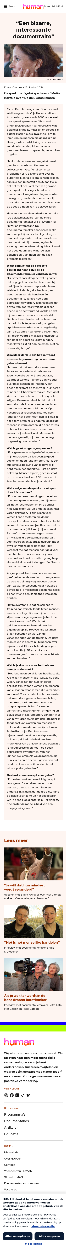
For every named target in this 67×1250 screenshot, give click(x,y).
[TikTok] (23, 1095)
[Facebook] (12, 1095)
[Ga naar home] (33, 6)
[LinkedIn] (17, 1095)
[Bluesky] (28, 1095)
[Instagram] (6, 1095)
